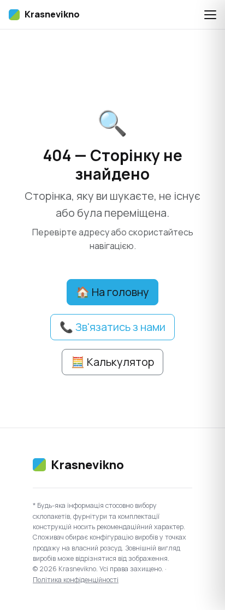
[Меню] (210, 14)
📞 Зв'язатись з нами (112, 326)
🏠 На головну (112, 292)
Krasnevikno (52, 14)
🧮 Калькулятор (112, 361)
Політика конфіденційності (76, 579)
